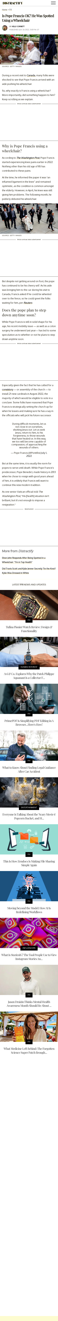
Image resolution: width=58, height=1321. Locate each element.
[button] (53, 3)
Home (4, 9)
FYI (10, 9)
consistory (7, 389)
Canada (31, 75)
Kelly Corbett (18, 26)
